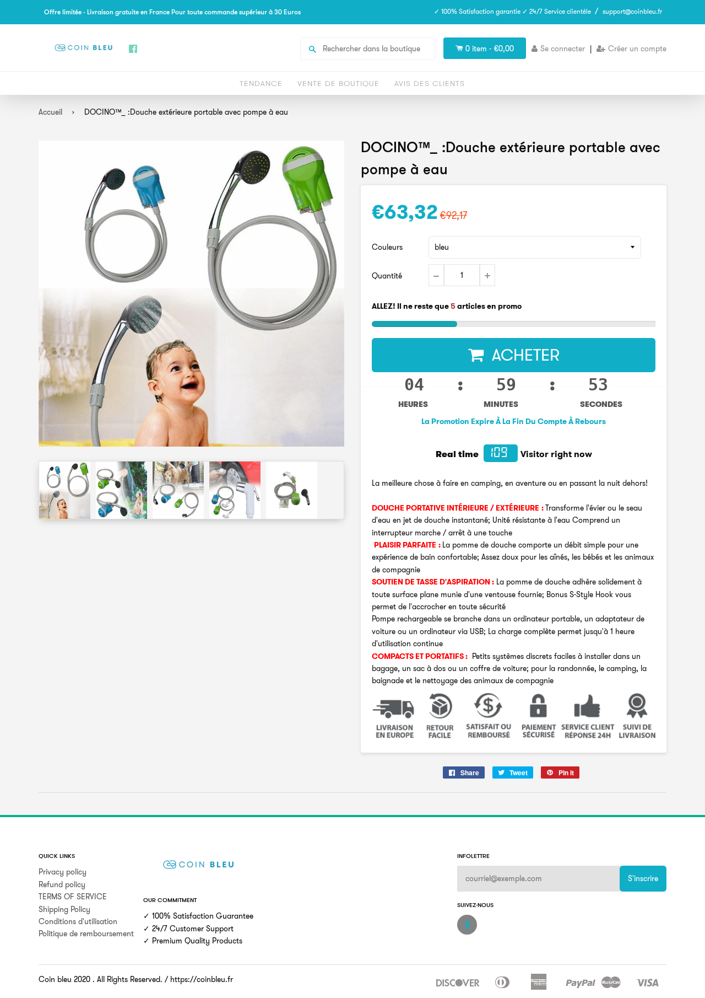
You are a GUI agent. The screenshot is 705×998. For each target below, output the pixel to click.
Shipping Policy (64, 909)
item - (489, 48)
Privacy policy (62, 872)
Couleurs (387, 247)
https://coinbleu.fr (201, 979)
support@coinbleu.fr (632, 11)
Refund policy (62, 884)
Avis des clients (429, 83)
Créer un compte (637, 48)
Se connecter (562, 48)
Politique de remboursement (86, 933)
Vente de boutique (338, 83)
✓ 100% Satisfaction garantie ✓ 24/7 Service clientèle (512, 11)
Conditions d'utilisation (78, 921)
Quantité (387, 276)
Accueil (50, 112)
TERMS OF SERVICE (73, 897)
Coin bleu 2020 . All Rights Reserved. (100, 979)
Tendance (261, 83)
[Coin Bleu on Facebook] (467, 925)
